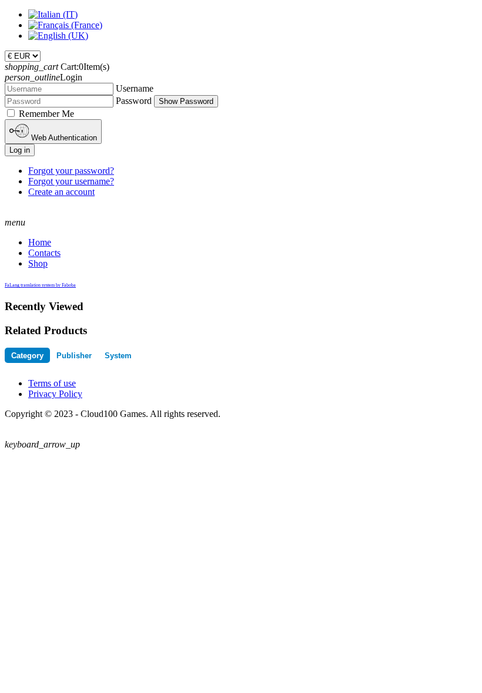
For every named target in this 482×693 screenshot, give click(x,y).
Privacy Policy (55, 394)
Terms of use (52, 383)
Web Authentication (63, 137)
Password (134, 101)
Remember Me (46, 114)
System (118, 355)
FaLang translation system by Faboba (40, 285)
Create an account (61, 192)
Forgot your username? (71, 181)
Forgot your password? (71, 171)
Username (134, 88)
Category (27, 355)
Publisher (74, 355)
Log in (19, 150)
